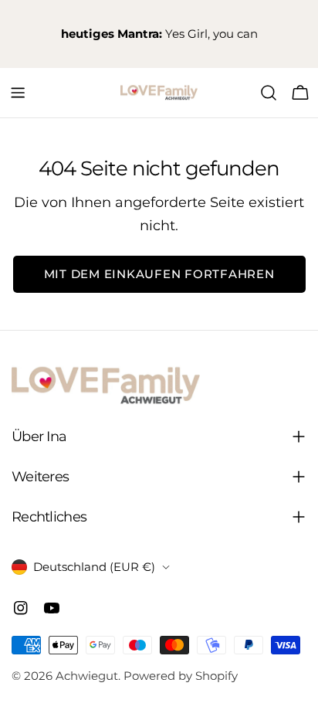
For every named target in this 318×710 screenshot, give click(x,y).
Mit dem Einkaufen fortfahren (159, 274)
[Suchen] (268, 92)
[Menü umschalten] (17, 92)
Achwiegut (87, 675)
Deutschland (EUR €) (94, 566)
